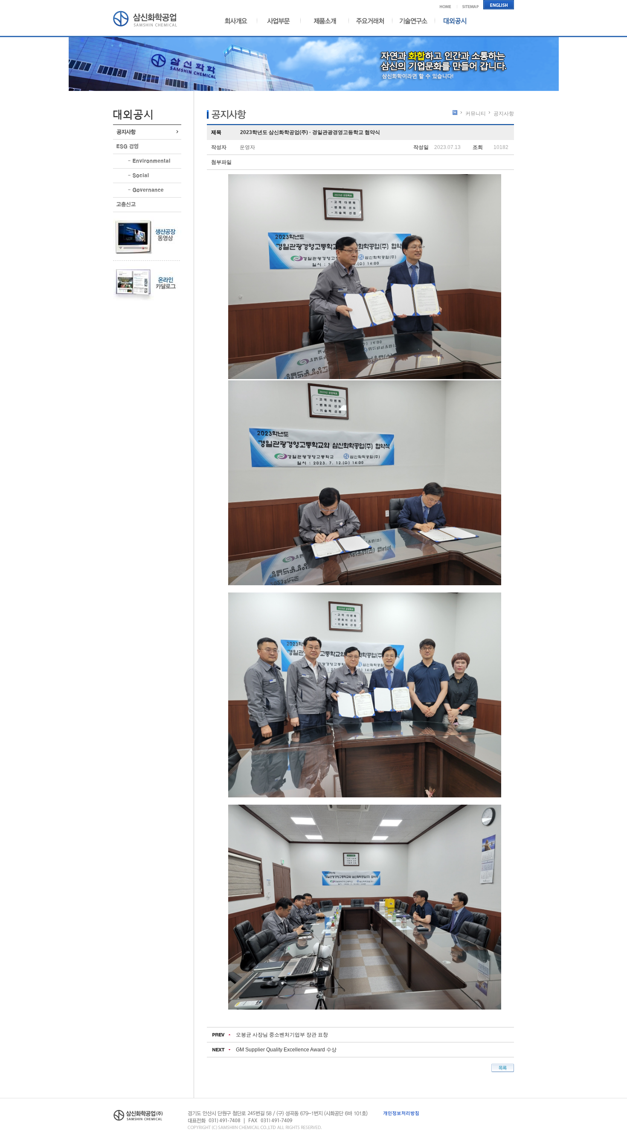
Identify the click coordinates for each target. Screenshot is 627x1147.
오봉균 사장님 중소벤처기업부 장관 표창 (282, 1035)
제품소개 (322, 20)
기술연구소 (413, 20)
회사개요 (239, 20)
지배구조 (147, 190)
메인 (448, 4)
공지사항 (147, 132)
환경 (147, 161)
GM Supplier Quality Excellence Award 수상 (286, 1050)
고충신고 (147, 205)
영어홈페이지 (499, 4)
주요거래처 (370, 20)
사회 (147, 176)
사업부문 (276, 20)
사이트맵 (471, 4)
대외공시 (451, 20)
